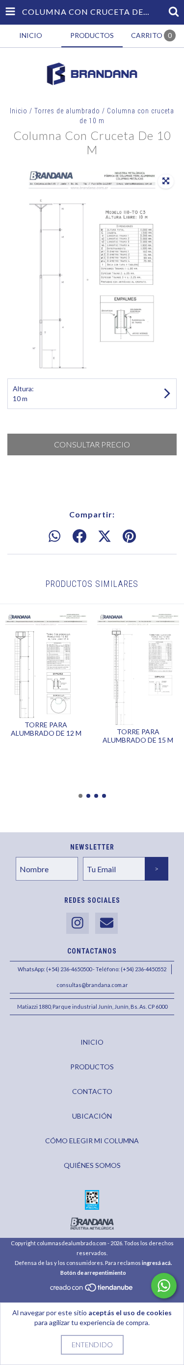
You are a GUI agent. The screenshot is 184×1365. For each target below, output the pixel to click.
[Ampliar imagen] (166, 181)
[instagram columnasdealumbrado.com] (77, 923)
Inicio (18, 111)
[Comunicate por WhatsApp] (164, 1285)
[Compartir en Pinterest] (129, 536)
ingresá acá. (157, 1263)
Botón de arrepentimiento (93, 1272)
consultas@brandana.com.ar (92, 985)
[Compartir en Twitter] (104, 536)
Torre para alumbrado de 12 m (46, 728)
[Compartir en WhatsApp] (54, 536)
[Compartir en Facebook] (79, 536)
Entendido (92, 1344)
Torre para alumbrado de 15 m (138, 735)
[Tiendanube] (92, 1290)
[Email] (106, 923)
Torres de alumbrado (67, 111)
